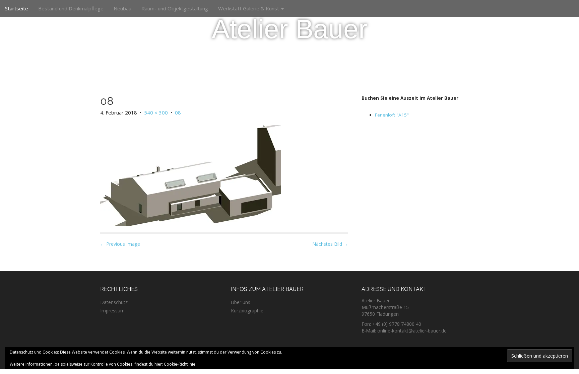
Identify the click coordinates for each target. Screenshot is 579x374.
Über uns (240, 302)
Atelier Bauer (290, 29)
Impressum (112, 310)
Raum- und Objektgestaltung (174, 8)
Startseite (16, 8)
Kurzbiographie (247, 310)
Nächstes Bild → (330, 244)
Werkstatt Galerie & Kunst (249, 8)
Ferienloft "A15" (392, 115)
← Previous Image (120, 244)
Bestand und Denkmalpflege (71, 8)
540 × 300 (156, 112)
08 (178, 112)
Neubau (122, 8)
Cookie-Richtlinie (179, 364)
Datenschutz (114, 302)
